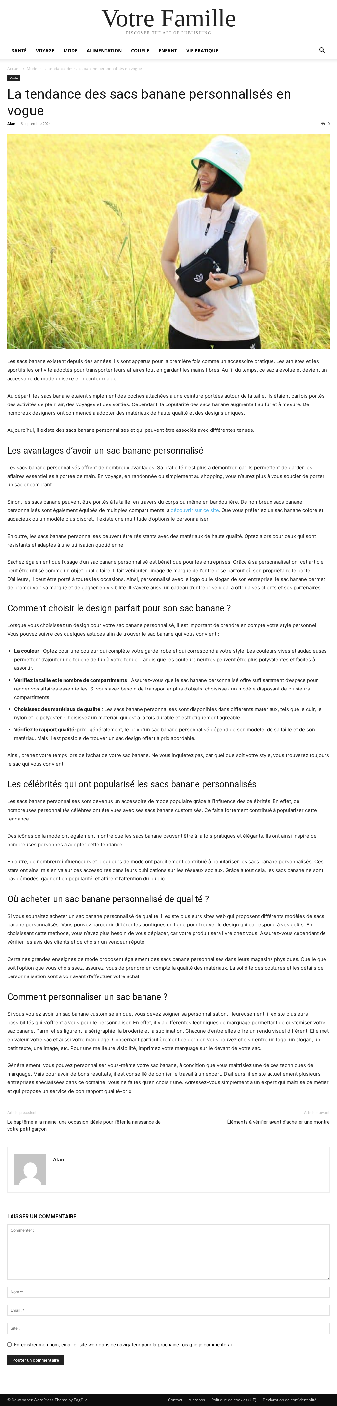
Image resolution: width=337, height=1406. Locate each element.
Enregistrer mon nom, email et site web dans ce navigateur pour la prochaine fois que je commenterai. (123, 1344)
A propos (197, 1400)
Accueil (13, 68)
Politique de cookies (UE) (233, 1400)
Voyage (45, 50)
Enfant (168, 50)
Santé (19, 50)
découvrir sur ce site (195, 510)
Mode (70, 50)
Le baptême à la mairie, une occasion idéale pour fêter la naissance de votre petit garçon (84, 1125)
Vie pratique (202, 50)
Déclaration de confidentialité (290, 1400)
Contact (175, 1400)
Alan (11, 123)
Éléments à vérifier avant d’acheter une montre (278, 1122)
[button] (322, 51)
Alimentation (104, 50)
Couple (140, 50)
